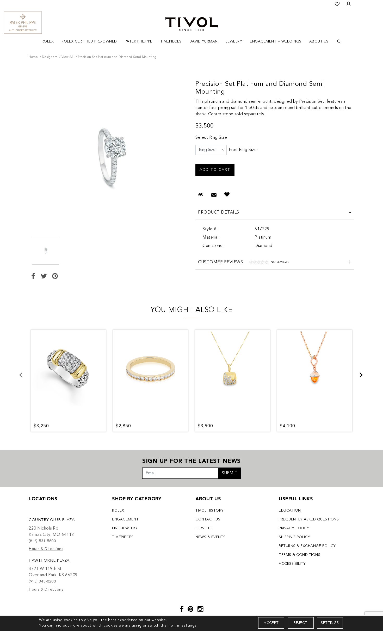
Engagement (125, 519)
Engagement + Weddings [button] (275, 41)
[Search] (338, 42)
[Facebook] (33, 277)
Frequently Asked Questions (309, 519)
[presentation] (24, 378)
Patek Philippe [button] (138, 41)
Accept (271, 623)
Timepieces (122, 537)
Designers (49, 57)
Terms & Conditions (299, 555)
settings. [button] (190, 625)
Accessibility (292, 564)
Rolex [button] (48, 41)
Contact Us (207, 519)
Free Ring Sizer (243, 150)
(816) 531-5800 (42, 541)
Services (204, 528)
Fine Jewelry (125, 528)
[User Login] (348, 4)
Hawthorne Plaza (49, 561)
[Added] (227, 195)
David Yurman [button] (203, 41)
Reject (300, 623)
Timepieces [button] (171, 41)
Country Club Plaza (52, 520)
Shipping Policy (294, 537)
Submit (230, 473)
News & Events (210, 537)
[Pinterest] (55, 277)
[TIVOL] (191, 23)
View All (67, 57)
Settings (330, 623)
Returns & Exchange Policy (307, 546)
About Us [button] (319, 41)
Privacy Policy (294, 528)
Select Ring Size (211, 138)
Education (290, 510)
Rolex (118, 510)
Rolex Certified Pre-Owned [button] (89, 41)
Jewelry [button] (234, 41)
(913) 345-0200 (42, 582)
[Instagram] (200, 610)
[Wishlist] (337, 4)
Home (33, 57)
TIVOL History (209, 510)
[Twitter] (44, 277)
